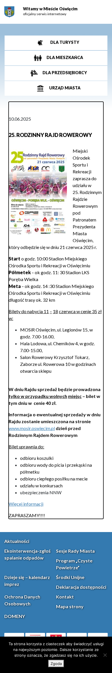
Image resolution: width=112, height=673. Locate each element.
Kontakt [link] (65, 596)
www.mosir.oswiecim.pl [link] (32, 428)
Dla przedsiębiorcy (64, 72)
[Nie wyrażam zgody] (105, 655)
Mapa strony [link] (70, 606)
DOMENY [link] (14, 616)
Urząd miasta (64, 88)
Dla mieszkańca (64, 57)
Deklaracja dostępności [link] (81, 587)
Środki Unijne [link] (70, 577)
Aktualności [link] (16, 541)
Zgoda (56, 663)
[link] (9, 12)
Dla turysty (64, 42)
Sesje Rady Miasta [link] (75, 551)
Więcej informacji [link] (26, 504)
